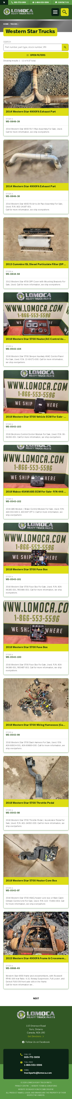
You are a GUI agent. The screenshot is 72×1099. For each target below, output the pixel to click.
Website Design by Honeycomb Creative (36, 1089)
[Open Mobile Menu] (55, 12)
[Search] (64, 12)
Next (36, 999)
